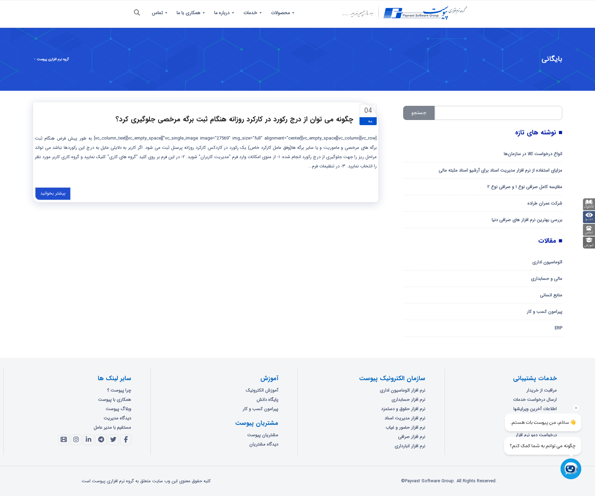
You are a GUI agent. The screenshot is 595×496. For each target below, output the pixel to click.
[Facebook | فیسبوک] (125, 439)
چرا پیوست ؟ (119, 390)
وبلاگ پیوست (118, 408)
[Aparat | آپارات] (63, 439)
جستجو (418, 113)
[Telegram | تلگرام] (100, 439)
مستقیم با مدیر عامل (112, 427)
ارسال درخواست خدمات (535, 399)
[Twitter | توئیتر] (113, 439)
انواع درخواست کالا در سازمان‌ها (533, 153)
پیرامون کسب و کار (544, 311)
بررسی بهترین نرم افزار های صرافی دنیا (527, 219)
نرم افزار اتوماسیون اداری (402, 390)
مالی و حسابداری (546, 278)
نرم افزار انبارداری (410, 446)
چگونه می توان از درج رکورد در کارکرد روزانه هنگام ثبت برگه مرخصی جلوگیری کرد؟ (234, 119)
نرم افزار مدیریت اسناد (405, 418)
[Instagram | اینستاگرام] (76, 439)
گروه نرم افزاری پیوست (53, 59)
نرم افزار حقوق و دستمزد (403, 408)
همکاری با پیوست (114, 399)
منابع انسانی (551, 295)
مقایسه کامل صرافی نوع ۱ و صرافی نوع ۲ (524, 186)
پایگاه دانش (267, 399)
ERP (558, 328)
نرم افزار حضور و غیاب (405, 427)
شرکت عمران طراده (545, 203)
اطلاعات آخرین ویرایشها (535, 408)
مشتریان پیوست (262, 435)
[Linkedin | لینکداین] (88, 439)
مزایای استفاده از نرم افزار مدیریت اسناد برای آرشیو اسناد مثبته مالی (500, 170)
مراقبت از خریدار (541, 390)
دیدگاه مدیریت (117, 418)
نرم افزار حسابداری (408, 399)
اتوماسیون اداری (547, 262)
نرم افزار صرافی (411, 436)
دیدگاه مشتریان (263, 444)
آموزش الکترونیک (262, 390)
